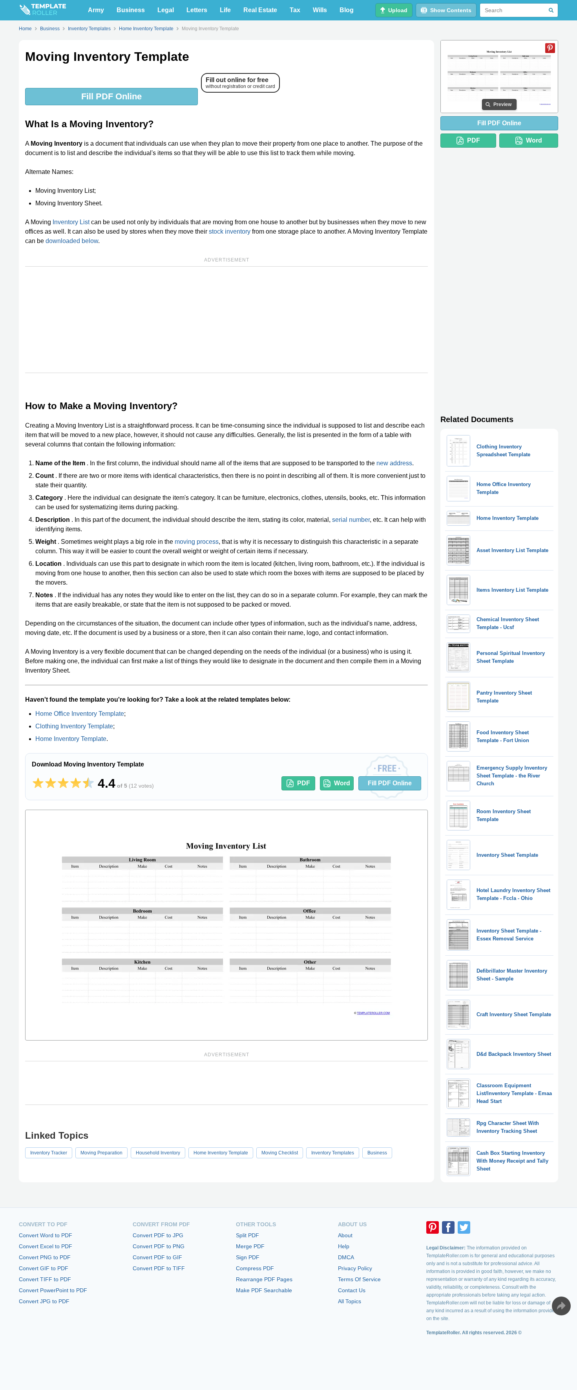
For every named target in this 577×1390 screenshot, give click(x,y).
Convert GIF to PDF (43, 1268)
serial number (351, 519)
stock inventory (229, 231)
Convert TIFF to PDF (45, 1279)
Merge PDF (250, 1246)
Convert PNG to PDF (45, 1257)
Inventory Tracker (48, 1153)
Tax (295, 10)
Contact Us (351, 1290)
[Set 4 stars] (75, 783)
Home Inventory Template (70, 738)
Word (342, 783)
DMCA (346, 1257)
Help (343, 1246)
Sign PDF (247, 1257)
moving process (197, 541)
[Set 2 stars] (50, 783)
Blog (347, 10)
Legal (165, 10)
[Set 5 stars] (88, 783)
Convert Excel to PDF (45, 1246)
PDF (303, 783)
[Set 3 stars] (63, 783)
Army (96, 10)
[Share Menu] (561, 1306)
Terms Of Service (359, 1279)
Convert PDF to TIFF (159, 1268)
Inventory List (71, 222)
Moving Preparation (101, 1153)
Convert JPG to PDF (44, 1301)
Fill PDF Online (111, 96)
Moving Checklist (279, 1153)
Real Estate (260, 10)
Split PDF (247, 1235)
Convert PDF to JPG (158, 1235)
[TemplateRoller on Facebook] (448, 1227)
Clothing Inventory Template (74, 726)
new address (394, 463)
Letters (196, 10)
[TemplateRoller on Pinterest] (432, 1227)
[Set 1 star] (38, 783)
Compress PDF (255, 1268)
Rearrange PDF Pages (264, 1279)
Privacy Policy (355, 1268)
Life (225, 10)
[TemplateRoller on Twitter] (464, 1227)
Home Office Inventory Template (79, 713)
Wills (320, 10)
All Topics (349, 1301)
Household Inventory (158, 1153)
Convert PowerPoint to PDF (53, 1290)
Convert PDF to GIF (157, 1257)
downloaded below (72, 241)
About (345, 1235)
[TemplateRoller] (42, 10)
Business (131, 10)
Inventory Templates (332, 1153)
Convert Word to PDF (45, 1235)
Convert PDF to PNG (158, 1246)
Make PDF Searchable (264, 1290)
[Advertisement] (226, 320)
